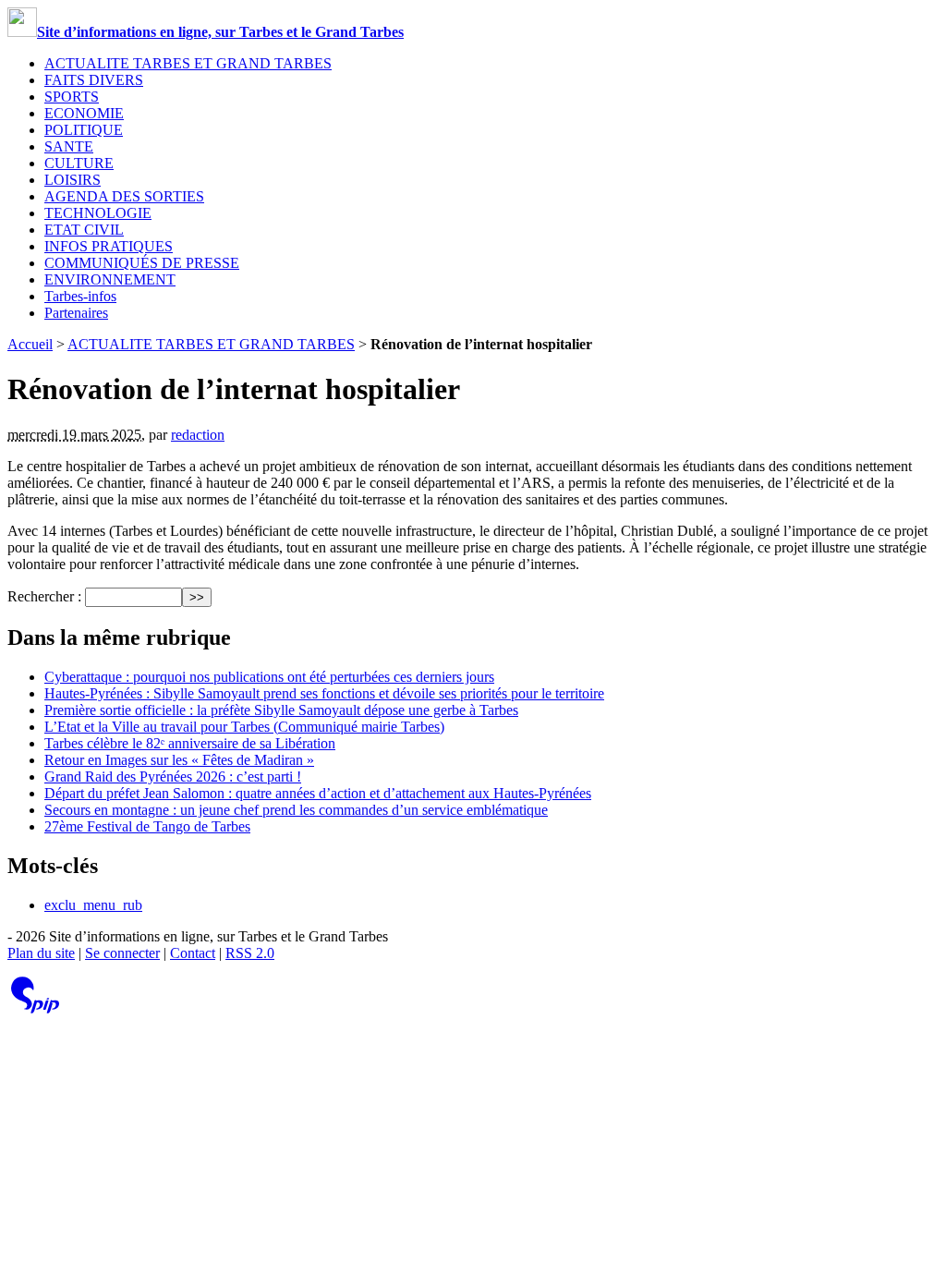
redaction (197, 435)
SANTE (68, 146)
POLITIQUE (83, 130)
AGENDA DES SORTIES (124, 196)
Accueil (30, 344)
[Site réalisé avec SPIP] (35, 1009)
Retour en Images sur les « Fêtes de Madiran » (179, 760)
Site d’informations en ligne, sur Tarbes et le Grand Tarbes (220, 32)
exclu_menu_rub (93, 905)
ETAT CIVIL (84, 229)
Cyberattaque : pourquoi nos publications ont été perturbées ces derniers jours (269, 677)
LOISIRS (72, 180)
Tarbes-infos (80, 296)
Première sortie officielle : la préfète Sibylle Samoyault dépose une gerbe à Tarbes (281, 710)
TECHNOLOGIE (98, 213)
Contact (192, 953)
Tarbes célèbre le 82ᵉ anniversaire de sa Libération (189, 743)
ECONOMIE (84, 113)
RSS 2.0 (249, 953)
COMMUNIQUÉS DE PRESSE (141, 263)
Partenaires (76, 313)
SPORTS (71, 96)
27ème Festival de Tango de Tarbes (147, 826)
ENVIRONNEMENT (110, 279)
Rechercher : (44, 596)
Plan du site (41, 953)
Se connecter (122, 953)
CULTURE (79, 163)
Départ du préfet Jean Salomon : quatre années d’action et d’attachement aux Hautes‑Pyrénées (317, 793)
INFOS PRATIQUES (108, 246)
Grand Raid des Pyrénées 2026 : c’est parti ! (172, 776)
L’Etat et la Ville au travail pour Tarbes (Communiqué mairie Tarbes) (244, 726)
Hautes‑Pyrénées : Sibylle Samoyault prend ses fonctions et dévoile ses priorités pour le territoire (324, 693)
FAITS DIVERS (93, 80)
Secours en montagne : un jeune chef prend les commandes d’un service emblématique (296, 810)
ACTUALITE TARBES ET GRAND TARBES (188, 63)
